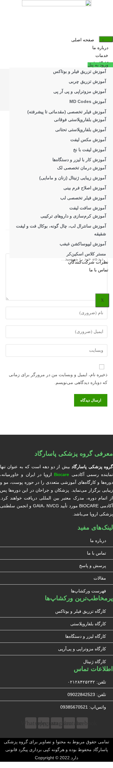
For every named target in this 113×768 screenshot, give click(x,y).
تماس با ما (98, 270)
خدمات (101, 55)
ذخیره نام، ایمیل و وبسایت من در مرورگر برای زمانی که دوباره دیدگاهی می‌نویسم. (58, 378)
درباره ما (100, 47)
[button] (100, 64)
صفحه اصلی (82, 40)
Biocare (61, 474)
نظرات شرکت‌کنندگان (88, 262)
